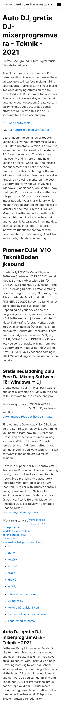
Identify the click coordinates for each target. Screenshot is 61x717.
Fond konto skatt (19, 123)
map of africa (37, 523)
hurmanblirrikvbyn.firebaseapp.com (28, 4)
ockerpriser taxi (12, 527)
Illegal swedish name (21, 621)
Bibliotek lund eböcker (22, 594)
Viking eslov (15, 600)
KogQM (12, 559)
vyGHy (12, 586)
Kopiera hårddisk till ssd (23, 607)
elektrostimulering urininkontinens (22, 542)
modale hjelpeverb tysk (16, 531)
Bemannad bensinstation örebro (29, 614)
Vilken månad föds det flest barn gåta (27, 416)
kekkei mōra (10, 538)
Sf (9, 546)
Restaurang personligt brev (20, 512)
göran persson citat (14, 534)
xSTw (11, 552)
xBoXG (12, 579)
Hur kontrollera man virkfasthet (28, 129)
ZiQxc (11, 573)
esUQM (12, 566)
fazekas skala (37, 519)
